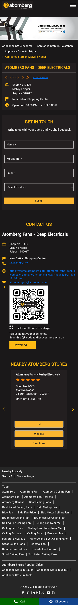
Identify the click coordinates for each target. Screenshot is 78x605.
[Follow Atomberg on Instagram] (39, 593)
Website (39, 433)
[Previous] (4, 409)
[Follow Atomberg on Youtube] (49, 593)
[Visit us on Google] (44, 593)
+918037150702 (18, 263)
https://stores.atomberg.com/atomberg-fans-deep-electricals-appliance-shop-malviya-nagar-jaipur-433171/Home (42, 274)
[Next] (73, 409)
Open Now (50, 105)
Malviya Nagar (26, 476)
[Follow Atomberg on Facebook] (23, 593)
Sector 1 (7, 476)
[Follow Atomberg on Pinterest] (28, 593)
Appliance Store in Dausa (17, 569)
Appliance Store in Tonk (17, 575)
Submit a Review (40, 77)
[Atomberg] (17, 5)
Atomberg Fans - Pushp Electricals (38, 374)
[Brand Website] (54, 593)
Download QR (22, 345)
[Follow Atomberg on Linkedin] (33, 593)
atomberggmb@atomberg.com (28, 282)
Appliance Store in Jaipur (52, 569)
